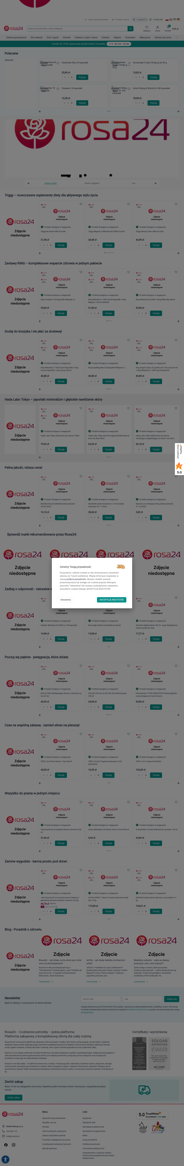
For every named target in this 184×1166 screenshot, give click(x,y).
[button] (120, 567)
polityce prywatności (76, 579)
